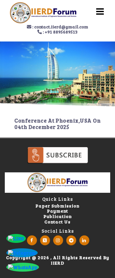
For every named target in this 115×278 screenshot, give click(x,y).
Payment (57, 211)
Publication (57, 216)
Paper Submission (57, 206)
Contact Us (57, 222)
